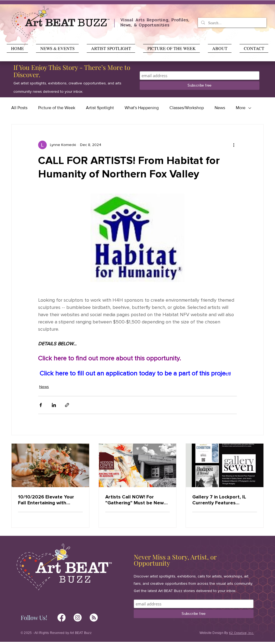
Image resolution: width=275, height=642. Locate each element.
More (240, 107)
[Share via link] (67, 405)
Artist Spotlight (100, 107)
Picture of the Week (56, 107)
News (220, 107)
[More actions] (233, 145)
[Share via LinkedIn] (53, 405)
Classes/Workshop (186, 107)
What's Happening (142, 107)
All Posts (19, 107)
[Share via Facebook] (40, 405)
